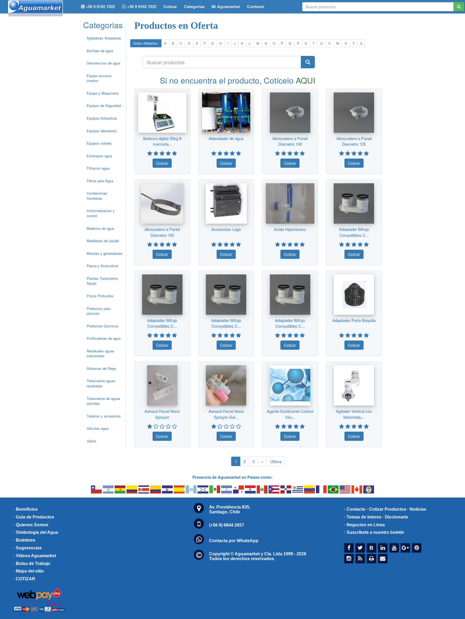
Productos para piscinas (98, 311)
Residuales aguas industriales (100, 353)
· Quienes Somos (30, 525)
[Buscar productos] (308, 62)
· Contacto (354, 509)
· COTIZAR (24, 579)
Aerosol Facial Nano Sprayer (162, 414)
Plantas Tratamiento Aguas (102, 281)
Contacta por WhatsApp (233, 540)
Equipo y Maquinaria (102, 93)
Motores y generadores (104, 253)
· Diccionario (395, 517)
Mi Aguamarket (226, 6)
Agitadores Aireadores (104, 38)
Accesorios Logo (226, 229)
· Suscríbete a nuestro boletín (374, 532)
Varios (91, 440)
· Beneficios (25, 509)
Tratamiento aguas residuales (101, 383)
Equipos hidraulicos (102, 118)
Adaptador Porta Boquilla (354, 320)
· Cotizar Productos (386, 509)
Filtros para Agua (100, 180)
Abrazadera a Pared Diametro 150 (162, 232)
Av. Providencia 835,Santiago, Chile (229, 509)
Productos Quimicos (102, 325)
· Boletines (24, 540)
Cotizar (170, 6)
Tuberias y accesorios (104, 415)
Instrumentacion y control (101, 213)
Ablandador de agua (226, 138)
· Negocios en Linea (364, 525)
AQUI (305, 80)
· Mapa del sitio (28, 571)
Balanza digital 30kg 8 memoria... (162, 141)
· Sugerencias (27, 548)
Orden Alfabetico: (145, 43)
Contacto (255, 6)
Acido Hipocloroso (290, 229)
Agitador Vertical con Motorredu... (354, 414)
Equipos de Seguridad (104, 105)
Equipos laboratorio (102, 130)
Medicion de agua (100, 228)
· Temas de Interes (362, 517)
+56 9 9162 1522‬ (99, 6)
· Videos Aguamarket (34, 555)
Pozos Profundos (100, 295)
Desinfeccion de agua (103, 63)
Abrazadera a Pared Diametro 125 (354, 141)
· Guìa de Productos (33, 517)
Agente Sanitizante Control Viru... (290, 414)
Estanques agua (99, 155)
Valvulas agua (97, 428)
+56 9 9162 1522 (141, 6)
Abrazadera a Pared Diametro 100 (290, 141)
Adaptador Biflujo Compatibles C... (354, 232)
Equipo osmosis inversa (99, 78)
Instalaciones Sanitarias (97, 196)
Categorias (194, 6)
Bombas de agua (100, 50)
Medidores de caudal (103, 240)
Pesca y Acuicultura (102, 265)
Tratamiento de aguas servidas (103, 401)
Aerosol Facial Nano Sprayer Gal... (226, 414)
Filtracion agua (98, 168)
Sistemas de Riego (101, 368)
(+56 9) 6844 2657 (226, 525)
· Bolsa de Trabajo (31, 563)
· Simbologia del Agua (35, 532)
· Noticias (416, 509)
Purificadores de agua (104, 338)
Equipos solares (99, 143)
